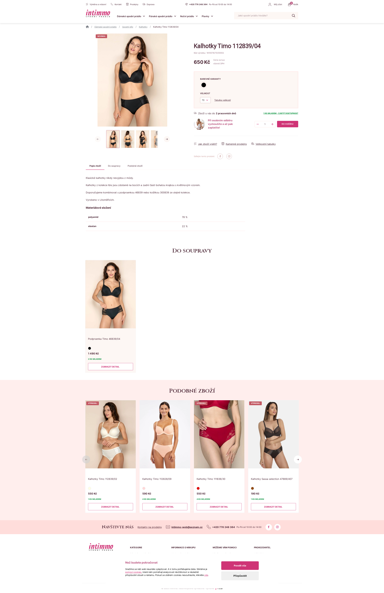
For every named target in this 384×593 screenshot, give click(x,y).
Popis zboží (95, 166)
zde (206, 575)
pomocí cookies (133, 572)
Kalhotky (143, 27)
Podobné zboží (135, 166)
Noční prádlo (187, 16)
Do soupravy (114, 166)
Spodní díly (127, 27)
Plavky (205, 16)
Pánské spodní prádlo (160, 16)
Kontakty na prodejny (150, 527)
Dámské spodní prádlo (129, 16)
